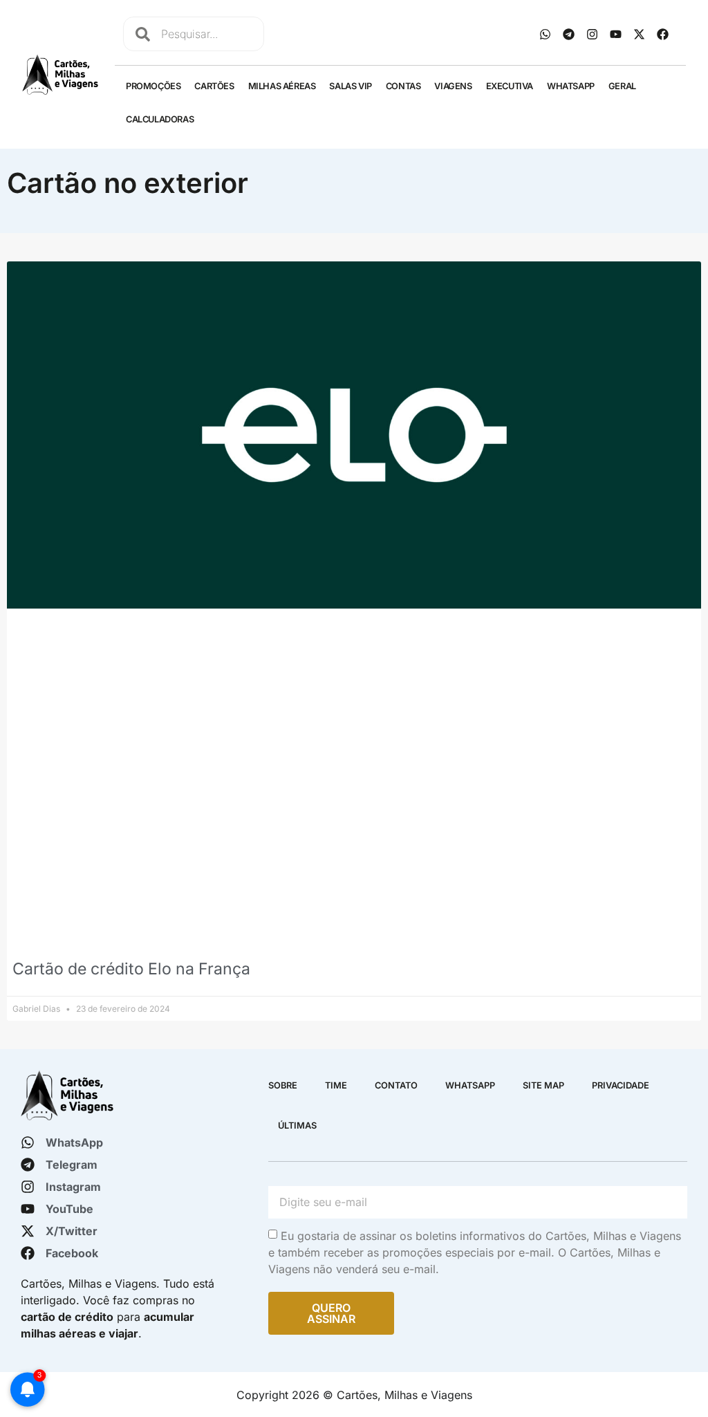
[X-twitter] (639, 34)
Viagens (453, 86)
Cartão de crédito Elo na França (131, 969)
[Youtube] (616, 34)
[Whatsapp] (545, 34)
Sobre (282, 1085)
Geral (622, 86)
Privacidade (620, 1085)
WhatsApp (571, 86)
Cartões (214, 86)
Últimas (297, 1125)
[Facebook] (663, 34)
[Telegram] (569, 34)
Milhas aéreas (282, 86)
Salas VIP (350, 86)
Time (336, 1085)
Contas (403, 86)
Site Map (543, 1085)
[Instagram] (592, 34)
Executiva (509, 86)
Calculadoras (160, 119)
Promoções (153, 86)
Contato (396, 1085)
